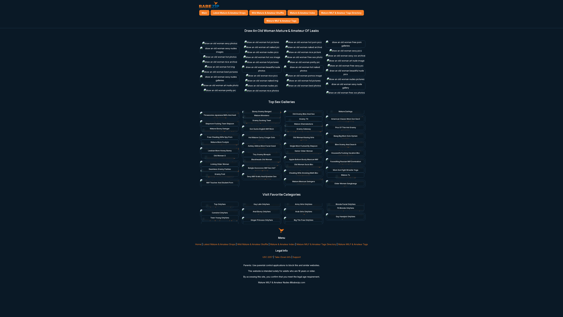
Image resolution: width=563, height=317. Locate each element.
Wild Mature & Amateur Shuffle (268, 13)
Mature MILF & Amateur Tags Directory (341, 13)
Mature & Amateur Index (302, 13)
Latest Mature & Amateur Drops (229, 13)
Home (198, 244)
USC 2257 (267, 257)
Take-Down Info (282, 257)
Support (297, 257)
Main (204, 13)
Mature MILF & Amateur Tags (281, 21)
